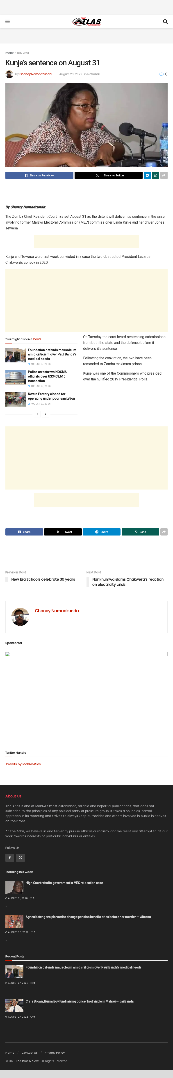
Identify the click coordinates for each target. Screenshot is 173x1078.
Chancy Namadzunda (35, 74)
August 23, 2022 (70, 74)
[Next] (45, 414)
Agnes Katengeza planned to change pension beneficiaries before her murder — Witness (88, 917)
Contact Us (30, 1053)
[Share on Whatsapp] (155, 175)
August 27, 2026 (40, 364)
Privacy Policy (55, 1053)
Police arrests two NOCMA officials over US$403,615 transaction (47, 376)
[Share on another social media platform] (164, 175)
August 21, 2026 (17, 898)
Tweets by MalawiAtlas (23, 764)
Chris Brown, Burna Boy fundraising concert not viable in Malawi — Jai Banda (80, 1001)
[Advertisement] (86, 7)
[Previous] (37, 414)
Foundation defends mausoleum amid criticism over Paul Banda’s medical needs (52, 354)
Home (9, 53)
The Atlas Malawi (27, 1061)
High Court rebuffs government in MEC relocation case (64, 883)
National (23, 53)
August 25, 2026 (18, 932)
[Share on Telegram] (147, 175)
